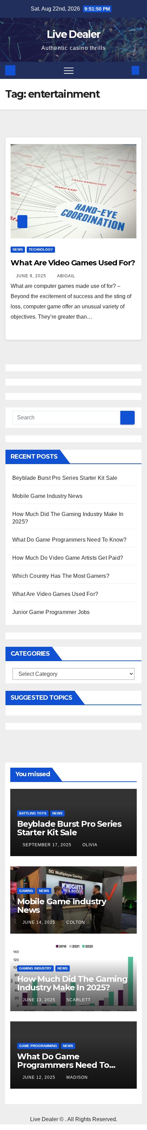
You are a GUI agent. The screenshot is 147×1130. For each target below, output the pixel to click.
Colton (75, 922)
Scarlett (78, 1000)
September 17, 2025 (48, 844)
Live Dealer (73, 34)
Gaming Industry (35, 968)
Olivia (89, 844)
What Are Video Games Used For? (73, 262)
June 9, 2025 (32, 276)
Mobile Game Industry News (47, 496)
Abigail (66, 276)
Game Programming (38, 1046)
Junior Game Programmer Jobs (51, 612)
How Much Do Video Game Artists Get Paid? (67, 558)
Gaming (26, 891)
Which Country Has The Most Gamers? (60, 576)
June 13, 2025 (40, 1000)
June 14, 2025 (40, 922)
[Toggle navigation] (68, 70)
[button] (124, 70)
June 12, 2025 (40, 1077)
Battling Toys (32, 813)
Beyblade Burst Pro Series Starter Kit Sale (64, 478)
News (18, 249)
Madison (77, 1077)
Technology (41, 249)
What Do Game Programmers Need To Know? (69, 540)
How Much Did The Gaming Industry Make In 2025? (72, 983)
